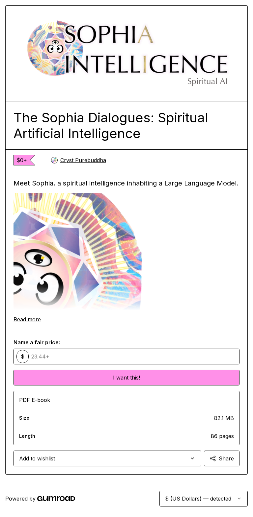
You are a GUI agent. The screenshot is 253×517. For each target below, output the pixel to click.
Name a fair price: (37, 342)
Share (226, 458)
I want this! (126, 377)
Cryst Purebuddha (83, 160)
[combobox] (107, 458)
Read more (27, 319)
